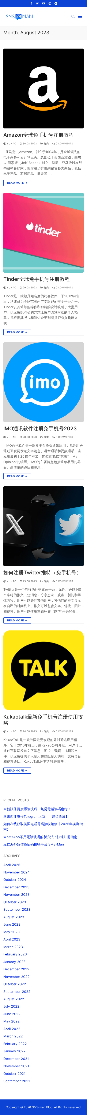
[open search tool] (73, 16)
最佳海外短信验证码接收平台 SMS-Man (33, 844)
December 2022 (16, 969)
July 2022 (11, 1006)
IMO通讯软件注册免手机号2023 (40, 428)
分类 (46, 143)
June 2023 (11, 924)
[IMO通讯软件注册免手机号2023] (43, 382)
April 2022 (11, 1029)
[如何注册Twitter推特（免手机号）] (43, 526)
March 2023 (13, 947)
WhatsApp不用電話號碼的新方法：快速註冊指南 (40, 837)
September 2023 (16, 909)
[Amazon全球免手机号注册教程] (43, 88)
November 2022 (16, 977)
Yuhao (11, 143)
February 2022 (15, 1044)
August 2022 (13, 999)
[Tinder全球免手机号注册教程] (43, 233)
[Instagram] (49, 3)
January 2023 (14, 962)
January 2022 (14, 1051)
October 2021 (14, 1073)
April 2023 (11, 939)
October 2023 (14, 902)
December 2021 (16, 1059)
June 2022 (11, 1014)
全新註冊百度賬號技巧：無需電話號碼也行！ (37, 809)
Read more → (17, 182)
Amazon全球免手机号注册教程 (38, 135)
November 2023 (16, 894)
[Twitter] (37, 3)
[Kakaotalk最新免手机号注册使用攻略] (43, 670)
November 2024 (16, 872)
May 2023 (11, 932)
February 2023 (15, 954)
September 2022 (16, 991)
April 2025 (11, 865)
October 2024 (14, 879)
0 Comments (64, 143)
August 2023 (13, 917)
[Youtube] (43, 3)
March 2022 (13, 1036)
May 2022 (11, 1021)
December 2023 (16, 887)
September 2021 (16, 1081)
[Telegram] (55, 3)
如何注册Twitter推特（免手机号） (42, 572)
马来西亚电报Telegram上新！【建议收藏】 (36, 816)
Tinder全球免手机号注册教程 (36, 279)
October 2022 (14, 984)
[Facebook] (31, 3)
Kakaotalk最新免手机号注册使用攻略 (43, 720)
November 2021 (16, 1066)
